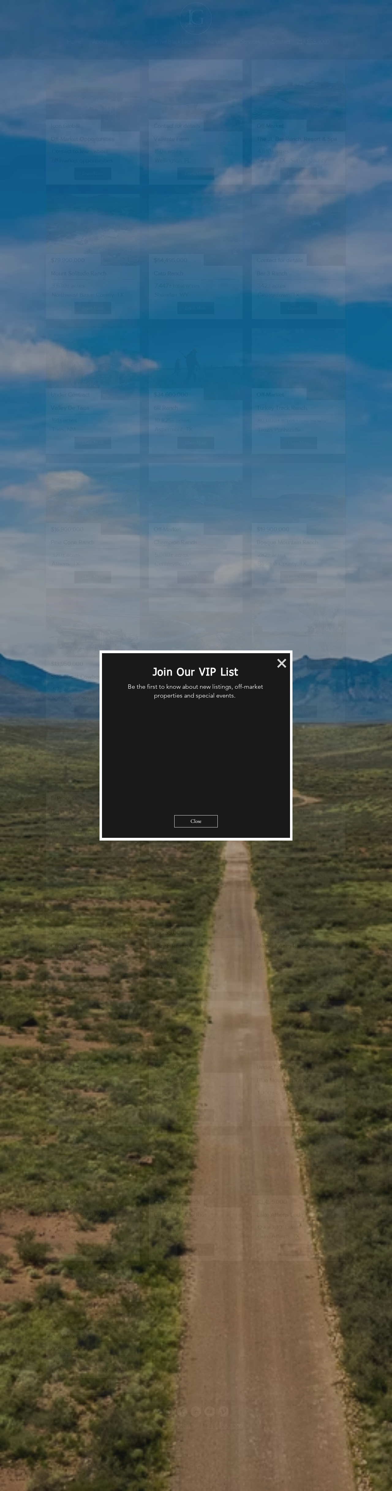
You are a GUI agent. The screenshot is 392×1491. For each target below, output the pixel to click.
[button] (281, 663)
